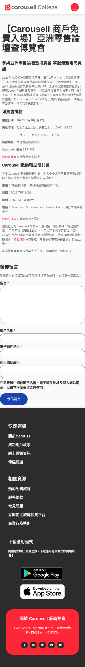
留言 (4, 283)
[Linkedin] (51, 645)
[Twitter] (42, 645)
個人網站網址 (10, 362)
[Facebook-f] (24, 645)
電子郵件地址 (11, 346)
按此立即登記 (10, 219)
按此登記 (19, 239)
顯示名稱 (7, 330)
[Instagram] (33, 645)
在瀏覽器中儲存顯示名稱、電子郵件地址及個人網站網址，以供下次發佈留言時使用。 (39, 385)
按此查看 (8, 157)
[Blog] (60, 645)
